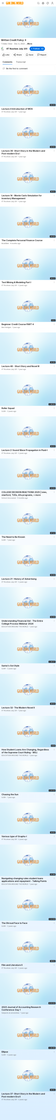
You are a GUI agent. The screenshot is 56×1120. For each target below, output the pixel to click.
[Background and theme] (48, 3)
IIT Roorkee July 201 (17, 48)
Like (7, 55)
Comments (7, 62)
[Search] (38, 3)
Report (43, 55)
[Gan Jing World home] (14, 3)
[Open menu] (3, 3)
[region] (28, 22)
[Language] (43, 3)
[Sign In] (52, 3)
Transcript (21, 62)
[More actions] (54, 109)
